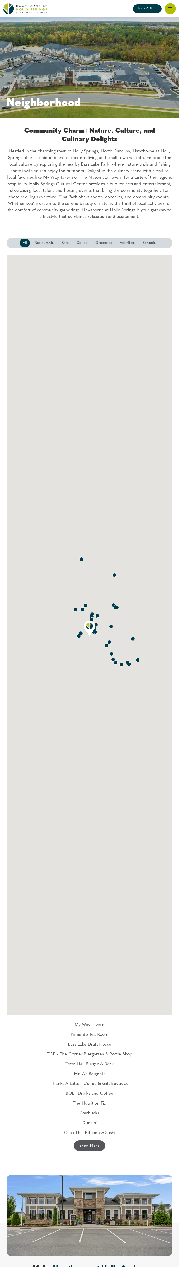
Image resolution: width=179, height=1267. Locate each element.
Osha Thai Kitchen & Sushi (89, 1133)
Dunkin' (89, 1123)
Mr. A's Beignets (89, 1074)
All (25, 243)
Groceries (103, 243)
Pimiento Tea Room (89, 1035)
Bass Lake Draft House (89, 1044)
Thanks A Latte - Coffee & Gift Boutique (90, 1084)
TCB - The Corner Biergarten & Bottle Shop (89, 1054)
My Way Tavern (89, 1025)
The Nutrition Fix (89, 1103)
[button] (170, 8)
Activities (127, 243)
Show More (89, 1145)
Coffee (82, 243)
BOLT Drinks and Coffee (89, 1093)
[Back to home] (25, 8)
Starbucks (89, 1113)
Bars (65, 243)
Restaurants (44, 243)
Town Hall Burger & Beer (89, 1064)
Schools (149, 243)
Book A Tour (147, 8)
